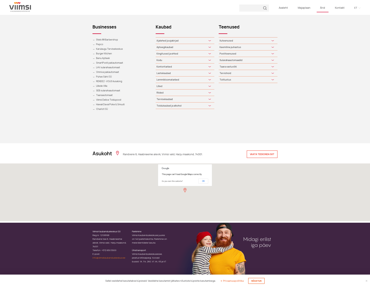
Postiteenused (228, 53)
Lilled (159, 86)
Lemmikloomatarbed (168, 79)
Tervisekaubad (165, 99)
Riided (160, 92)
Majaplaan (304, 7)
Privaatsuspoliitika (233, 280)
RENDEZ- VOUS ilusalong (109, 81)
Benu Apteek (103, 58)
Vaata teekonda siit (262, 154)
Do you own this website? (172, 181)
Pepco (99, 44)
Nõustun (256, 281)
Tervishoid (225, 73)
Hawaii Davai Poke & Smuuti (110, 104)
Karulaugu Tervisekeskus (109, 48)
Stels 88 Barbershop (107, 39)
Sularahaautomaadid (231, 60)
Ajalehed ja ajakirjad (167, 40)
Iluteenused (226, 40)
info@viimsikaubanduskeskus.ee (108, 257)
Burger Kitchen (104, 53)
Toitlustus (225, 79)
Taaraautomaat (104, 95)
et (355, 7)
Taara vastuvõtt (228, 66)
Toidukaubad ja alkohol (169, 105)
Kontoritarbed (164, 66)
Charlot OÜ (102, 109)
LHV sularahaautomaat (108, 67)
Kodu (159, 60)
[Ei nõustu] (366, 280)
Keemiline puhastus (230, 47)
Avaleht (283, 7)
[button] (184, 190)
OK (203, 181)
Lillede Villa (101, 85)
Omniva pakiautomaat (107, 72)
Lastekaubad (164, 73)
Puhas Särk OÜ (104, 76)
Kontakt (340, 7)
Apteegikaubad (165, 47)
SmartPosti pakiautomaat (109, 62)
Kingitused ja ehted (167, 53)
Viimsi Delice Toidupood (108, 99)
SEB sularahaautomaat (108, 90)
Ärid (322, 7)
